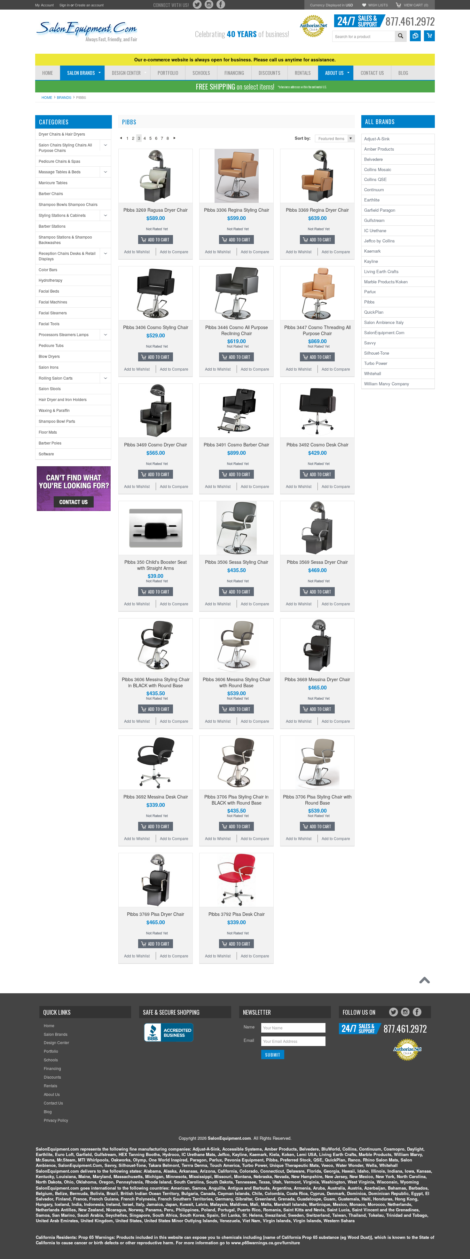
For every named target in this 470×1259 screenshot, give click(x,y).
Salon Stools (50, 388)
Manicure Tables (53, 182)
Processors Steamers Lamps (64, 334)
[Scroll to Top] (426, 982)
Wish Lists (378, 4)
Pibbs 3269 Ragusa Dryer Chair (155, 210)
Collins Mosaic (377, 169)
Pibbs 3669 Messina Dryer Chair (317, 679)
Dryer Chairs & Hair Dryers (62, 134)
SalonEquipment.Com (384, 332)
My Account (44, 4)
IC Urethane (375, 230)
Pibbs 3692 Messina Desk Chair (155, 796)
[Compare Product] (415, 35)
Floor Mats (48, 432)
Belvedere (373, 159)
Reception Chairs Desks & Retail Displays (67, 255)
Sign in (64, 4)
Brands (64, 97)
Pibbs (369, 302)
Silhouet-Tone (376, 353)
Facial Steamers (53, 312)
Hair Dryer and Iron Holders (63, 399)
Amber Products (379, 149)
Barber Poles (50, 442)
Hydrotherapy (50, 280)
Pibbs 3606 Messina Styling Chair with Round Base (236, 682)
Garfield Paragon (379, 210)
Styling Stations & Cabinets (62, 215)
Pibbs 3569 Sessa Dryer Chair (317, 562)
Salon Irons (49, 367)
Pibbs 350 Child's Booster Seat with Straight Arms (155, 565)
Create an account (89, 4)
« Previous (120, 138)
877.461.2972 (410, 20)
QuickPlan (373, 312)
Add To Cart (158, 239)
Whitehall (372, 373)
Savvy (370, 343)
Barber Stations (52, 226)
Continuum (374, 189)
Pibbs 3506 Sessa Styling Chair (236, 562)
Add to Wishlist (137, 251)
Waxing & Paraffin (54, 410)
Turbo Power (375, 363)
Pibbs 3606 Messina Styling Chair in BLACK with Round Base (156, 682)
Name (249, 1027)
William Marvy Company (386, 384)
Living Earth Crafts (381, 271)
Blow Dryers (49, 356)
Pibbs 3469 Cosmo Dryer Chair (155, 444)
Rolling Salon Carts (56, 378)
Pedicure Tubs (51, 345)
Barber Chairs (51, 193)
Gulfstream (374, 220)
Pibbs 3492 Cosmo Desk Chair (317, 444)
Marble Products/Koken (386, 282)
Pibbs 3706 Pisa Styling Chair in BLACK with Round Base (236, 799)
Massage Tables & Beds (60, 171)
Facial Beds (49, 291)
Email (249, 1040)
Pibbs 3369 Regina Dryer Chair (317, 210)
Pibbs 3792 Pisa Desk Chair (236, 914)
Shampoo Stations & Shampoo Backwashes (65, 239)
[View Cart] (429, 35)
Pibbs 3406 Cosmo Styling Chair (155, 327)
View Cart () (416, 4)
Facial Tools (49, 323)
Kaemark (372, 251)
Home (47, 97)
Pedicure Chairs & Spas (59, 161)
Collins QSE (375, 179)
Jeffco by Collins (379, 241)
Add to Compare (174, 251)
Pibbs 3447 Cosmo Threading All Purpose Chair (317, 330)
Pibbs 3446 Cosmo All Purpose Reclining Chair (236, 330)
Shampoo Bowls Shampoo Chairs (68, 204)
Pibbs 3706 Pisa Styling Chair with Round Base (317, 799)
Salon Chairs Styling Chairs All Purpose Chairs (65, 147)
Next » (174, 138)
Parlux (370, 291)
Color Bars (48, 269)
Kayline (371, 261)
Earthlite (372, 200)
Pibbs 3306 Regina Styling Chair (236, 210)
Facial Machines (53, 301)
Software (46, 453)
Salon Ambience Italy (384, 322)
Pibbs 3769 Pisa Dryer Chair (155, 914)
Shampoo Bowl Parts (57, 421)
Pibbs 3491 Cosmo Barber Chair (236, 444)
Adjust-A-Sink (377, 139)
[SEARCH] (400, 36)
